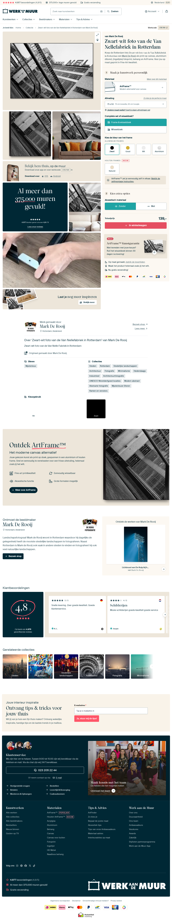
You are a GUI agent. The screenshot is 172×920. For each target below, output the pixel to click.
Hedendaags (140, 371)
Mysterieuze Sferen (121, 386)
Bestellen (54, 786)
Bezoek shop (139, 324)
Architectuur (95, 371)
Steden (92, 366)
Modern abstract (132, 381)
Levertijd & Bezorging (60, 790)
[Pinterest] (21, 865)
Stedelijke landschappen (125, 366)
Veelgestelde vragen (20, 786)
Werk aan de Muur (141, 807)
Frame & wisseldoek (121, 122)
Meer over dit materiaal (157, 79)
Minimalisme (124, 371)
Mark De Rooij (116, 36)
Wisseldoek (117, 129)
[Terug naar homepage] (20, 10)
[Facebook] (25, 865)
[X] (29, 865)
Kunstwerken (9, 19)
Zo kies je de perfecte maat (155, 98)
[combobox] (75, 11)
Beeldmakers (45, 19)
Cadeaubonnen (57, 794)
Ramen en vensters (98, 391)
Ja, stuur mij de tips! (86, 718)
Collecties (27, 19)
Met (153, 206)
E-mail (59, 777)
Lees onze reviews (35, 227)
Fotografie (109, 371)
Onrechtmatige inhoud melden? (96, 901)
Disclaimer (76, 901)
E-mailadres (80, 705)
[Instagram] (17, 865)
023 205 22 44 (47, 770)
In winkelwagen (138, 225)
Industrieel (94, 376)
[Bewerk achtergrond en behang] (97, 40)
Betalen (14, 790)
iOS (46, 176)
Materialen (64, 19)
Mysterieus (31, 366)
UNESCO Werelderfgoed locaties (105, 381)
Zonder (122, 206)
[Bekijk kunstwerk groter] (97, 35)
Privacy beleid (116, 901)
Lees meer (140, 328)
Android (57, 176)
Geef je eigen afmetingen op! (129, 110)
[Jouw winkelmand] (166, 11)
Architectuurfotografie (113, 376)
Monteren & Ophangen (21, 794)
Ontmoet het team (100, 790)
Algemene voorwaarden (60, 901)
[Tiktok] (34, 865)
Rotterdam (105, 366)
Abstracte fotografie (98, 386)
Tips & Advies (83, 19)
